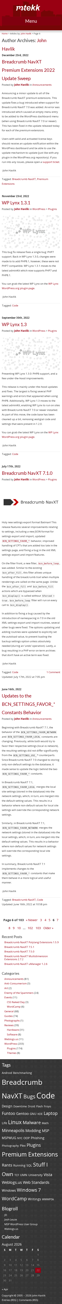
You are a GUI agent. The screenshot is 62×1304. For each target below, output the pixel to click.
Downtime (20, 1106)
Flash (39, 1106)
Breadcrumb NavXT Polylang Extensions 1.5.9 (31, 942)
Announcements (42, 84)
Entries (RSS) (9, 1300)
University (35, 1175)
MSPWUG (9, 1138)
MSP (45, 1130)
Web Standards (36, 1182)
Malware (32, 1122)
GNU (33, 1114)
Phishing (37, 1138)
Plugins (52, 209)
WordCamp (14, 1006)
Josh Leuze (10, 1219)
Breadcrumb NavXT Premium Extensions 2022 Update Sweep (28, 70)
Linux (15, 1122)
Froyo (47, 1106)
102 (30, 928)
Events (8, 997)
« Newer (32, 920)
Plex (23, 1146)
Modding (33, 1130)
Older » (48, 928)
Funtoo (8, 1113)
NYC (19, 1138)
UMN (23, 1175)
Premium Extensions (30, 1154)
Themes (11, 1053)
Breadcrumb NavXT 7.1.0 (27, 473)
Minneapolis (13, 1130)
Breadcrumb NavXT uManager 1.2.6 (25, 964)
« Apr (5, 1289)
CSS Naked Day (16, 1002)
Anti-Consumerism (15, 983)
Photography (10, 1145)
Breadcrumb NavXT (24, 179)
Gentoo (22, 1113)
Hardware (13, 1029)
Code (15, 305)
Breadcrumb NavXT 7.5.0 (19, 951)
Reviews (9, 1025)
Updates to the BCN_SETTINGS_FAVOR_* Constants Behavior (28, 704)
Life (4, 1123)
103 (38, 928)
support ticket (51, 162)
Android (7, 1073)
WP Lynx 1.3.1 (16, 202)
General (9, 1011)
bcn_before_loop (49, 563)
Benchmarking (22, 1073)
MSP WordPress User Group (21, 1224)
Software (12, 1034)
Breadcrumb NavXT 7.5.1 (19, 947)
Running (19, 1165)
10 (19, 928)
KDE (40, 1114)
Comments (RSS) (28, 1300)
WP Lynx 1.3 (14, 324)
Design (7, 1106)
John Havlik (26, 33)
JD (5, 1215)
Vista (48, 1174)
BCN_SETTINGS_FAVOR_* (16, 541)
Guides (8, 1016)
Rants (7, 1165)
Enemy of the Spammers (18, 993)
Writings (34, 1199)
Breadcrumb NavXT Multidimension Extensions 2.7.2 (26, 957)
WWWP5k (48, 1199)
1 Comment (53, 672)
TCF (16, 1175)
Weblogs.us (11, 1039)
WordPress (38, 209)
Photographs (12, 1020)
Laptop (51, 1113)
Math (45, 1123)
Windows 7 (29, 1190)
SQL (29, 1165)
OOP (26, 1138)
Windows (9, 1190)
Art (6, 988)
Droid (31, 1106)
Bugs (29, 1096)
